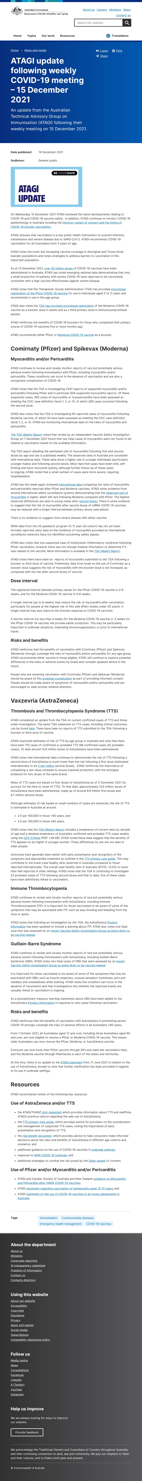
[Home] (39, 10)
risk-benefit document (37, 1136)
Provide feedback (27, 1432)
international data (70, 484)
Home (18, 35)
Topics (31, 35)
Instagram (17, 1394)
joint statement (52, 1112)
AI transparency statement (28, 1265)
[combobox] (98, 23)
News (127, 9)
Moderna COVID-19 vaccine (76, 335)
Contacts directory (23, 1280)
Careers (102, 9)
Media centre (19, 1360)
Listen (104, 50)
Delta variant (97, 1160)
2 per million (46, 766)
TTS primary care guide (99, 858)
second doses (88, 501)
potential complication (57, 678)
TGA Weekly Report (107, 551)
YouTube (16, 1389)
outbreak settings (103, 1149)
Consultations (20, 1370)
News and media (35, 50)
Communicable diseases (78, 1218)
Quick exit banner (22, 1325)
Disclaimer (17, 1315)
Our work (48, 35)
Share (104, 56)
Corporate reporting (24, 1260)
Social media (19, 1330)
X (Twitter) (18, 1384)
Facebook (17, 1375)
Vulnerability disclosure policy (30, 1339)
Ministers (115, 9)
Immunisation (48, 1218)
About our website (23, 1301)
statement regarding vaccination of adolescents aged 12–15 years (69, 1188)
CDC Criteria (32, 838)
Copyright (17, 1310)
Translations (120, 35)
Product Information (41, 1002)
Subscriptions (20, 1335)
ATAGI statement (71, 1062)
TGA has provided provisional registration (66, 305)
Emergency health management (60, 1224)
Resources (67, 35)
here (32, 728)
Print (119, 50)
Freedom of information (26, 1270)
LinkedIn (16, 1380)
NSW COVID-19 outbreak (50, 1155)
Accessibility (19, 1305)
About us (89, 9)
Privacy (15, 1320)
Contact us (123, 15)
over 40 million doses (58, 268)
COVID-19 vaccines (98, 1224)
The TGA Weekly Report (26, 434)
